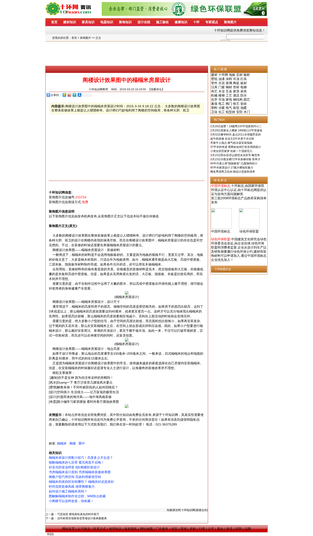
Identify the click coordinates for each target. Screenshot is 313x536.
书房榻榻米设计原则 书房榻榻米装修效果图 (80, 472)
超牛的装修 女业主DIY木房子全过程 (232, 138)
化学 (214, 99)
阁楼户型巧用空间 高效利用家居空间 (75, 477)
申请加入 (233, 255)
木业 (221, 91)
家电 (229, 99)
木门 (247, 112)
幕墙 (214, 103)
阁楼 (72, 443)
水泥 (221, 83)
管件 (214, 83)
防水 (243, 95)
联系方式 (99, 528)
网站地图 (146, 528)
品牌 (247, 528)
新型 (236, 108)
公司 (211, 528)
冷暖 (221, 108)
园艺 (247, 99)
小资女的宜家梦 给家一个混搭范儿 (231, 151)
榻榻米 (62, 443)
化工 (221, 112)
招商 (238, 528)
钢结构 (238, 99)
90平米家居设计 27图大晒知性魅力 (231, 167)
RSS (50, 534)
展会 (220, 528)
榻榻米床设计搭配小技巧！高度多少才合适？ (81, 457)
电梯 (243, 87)
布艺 (214, 91)
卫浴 (214, 112)
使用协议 (115, 528)
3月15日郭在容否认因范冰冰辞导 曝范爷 (235, 155)
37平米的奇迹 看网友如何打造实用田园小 (235, 147)
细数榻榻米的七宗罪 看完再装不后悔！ (76, 462)
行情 (202, 528)
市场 (221, 99)
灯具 (243, 79)
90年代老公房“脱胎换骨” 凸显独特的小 (233, 163)
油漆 (221, 79)
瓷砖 (243, 103)
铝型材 (230, 112)
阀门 (229, 103)
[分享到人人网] (79, 95)
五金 (229, 91)
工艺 (229, 95)
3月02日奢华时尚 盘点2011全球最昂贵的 (235, 134)
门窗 (221, 87)
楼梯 (221, 95)
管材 (236, 87)
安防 (239, 112)
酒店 (236, 95)
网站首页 (68, 528)
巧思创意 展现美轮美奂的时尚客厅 (78, 514)
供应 (174, 528)
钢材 (229, 87)
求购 (192, 528)
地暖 (243, 108)
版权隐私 (130, 528)
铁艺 (236, 103)
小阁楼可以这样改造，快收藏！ (71, 501)
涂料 (229, 79)
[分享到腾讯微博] (74, 95)
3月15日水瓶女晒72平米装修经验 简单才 (235, 159)
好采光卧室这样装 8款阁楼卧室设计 (74, 467)
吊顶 (236, 79)
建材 (214, 75)
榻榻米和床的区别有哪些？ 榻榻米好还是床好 (81, 482)
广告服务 (162, 528)
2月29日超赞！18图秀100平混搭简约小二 (236, 126)
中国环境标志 (220, 231)
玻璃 (229, 83)
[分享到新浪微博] (69, 95)
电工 (221, 103)
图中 (82, 443)
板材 (243, 83)
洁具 (214, 87)
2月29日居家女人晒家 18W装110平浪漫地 (236, 130)
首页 (74, 37)
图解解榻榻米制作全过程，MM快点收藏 (77, 496)
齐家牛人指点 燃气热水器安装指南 (231, 142)
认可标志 (84, 528)
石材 (239, 75)
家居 (236, 91)
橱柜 (247, 75)
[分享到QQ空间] (64, 95)
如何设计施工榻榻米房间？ (68, 491)
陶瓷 (236, 83)
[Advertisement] (156, 53)
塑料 (214, 108)
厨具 (243, 91)
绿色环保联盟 (249, 231)
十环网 (223, 75)
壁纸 (214, 79)
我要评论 (156, 89)
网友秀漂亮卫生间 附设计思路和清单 (232, 171)
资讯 (229, 528)
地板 (232, 75)
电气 (229, 108)
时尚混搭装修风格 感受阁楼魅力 (72, 486)
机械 (214, 95)
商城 (183, 528)
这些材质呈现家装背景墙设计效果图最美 (82, 518)
